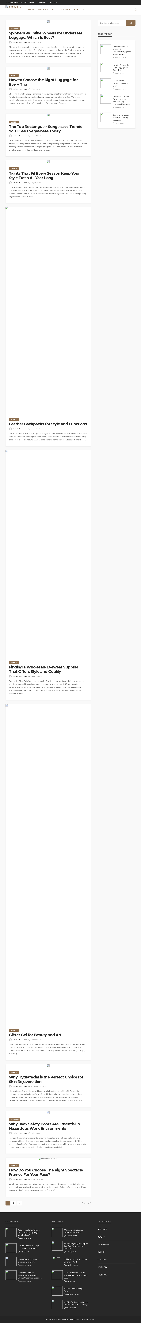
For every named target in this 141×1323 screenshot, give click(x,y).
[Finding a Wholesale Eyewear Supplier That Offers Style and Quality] (48, 553)
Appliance (43, 10)
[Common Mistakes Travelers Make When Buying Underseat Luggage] (105, 99)
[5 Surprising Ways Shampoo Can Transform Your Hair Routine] (57, 1246)
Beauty (55, 10)
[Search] (136, 10)
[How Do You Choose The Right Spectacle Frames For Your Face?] (48, 1159)
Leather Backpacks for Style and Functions (48, 424)
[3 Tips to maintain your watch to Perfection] (57, 1232)
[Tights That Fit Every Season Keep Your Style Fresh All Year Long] (48, 161)
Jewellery (79, 10)
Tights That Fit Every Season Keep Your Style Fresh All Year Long (44, 175)
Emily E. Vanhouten (20, 42)
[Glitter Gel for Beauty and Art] (48, 864)
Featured (102, 1260)
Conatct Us (41, 2)
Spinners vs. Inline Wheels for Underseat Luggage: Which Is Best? (45, 35)
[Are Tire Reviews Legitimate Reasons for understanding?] (57, 1304)
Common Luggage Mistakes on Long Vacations (121, 117)
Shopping (66, 10)
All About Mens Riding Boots (73, 1289)
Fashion (31, 10)
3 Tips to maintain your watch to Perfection (73, 1231)
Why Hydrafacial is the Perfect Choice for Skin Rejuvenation (46, 1079)
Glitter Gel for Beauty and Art (35, 1035)
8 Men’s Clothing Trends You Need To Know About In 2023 (76, 1275)
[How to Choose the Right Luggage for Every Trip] (48, 68)
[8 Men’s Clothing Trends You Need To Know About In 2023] (57, 1275)
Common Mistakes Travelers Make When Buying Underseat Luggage (121, 100)
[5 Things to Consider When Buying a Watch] (57, 1258)
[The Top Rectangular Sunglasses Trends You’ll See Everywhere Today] (48, 115)
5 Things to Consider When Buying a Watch (75, 1260)
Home (31, 2)
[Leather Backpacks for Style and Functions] (48, 310)
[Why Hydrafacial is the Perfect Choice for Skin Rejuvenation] (48, 1065)
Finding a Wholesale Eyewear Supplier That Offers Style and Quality (43, 669)
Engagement (104, 1244)
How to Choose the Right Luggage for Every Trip (43, 82)
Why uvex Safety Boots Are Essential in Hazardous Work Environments (44, 1126)
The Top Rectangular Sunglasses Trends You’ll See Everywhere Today (45, 129)
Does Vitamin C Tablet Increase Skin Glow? (121, 83)
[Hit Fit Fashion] (13, 9)
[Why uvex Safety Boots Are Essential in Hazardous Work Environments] (48, 1112)
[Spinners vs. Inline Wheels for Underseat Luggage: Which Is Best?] (48, 21)
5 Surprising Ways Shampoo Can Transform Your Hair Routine (76, 1246)
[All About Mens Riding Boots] (57, 1291)
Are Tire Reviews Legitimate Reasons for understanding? (76, 1303)
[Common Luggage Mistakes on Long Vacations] (105, 117)
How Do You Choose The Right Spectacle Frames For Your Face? (46, 1172)
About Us (53, 2)
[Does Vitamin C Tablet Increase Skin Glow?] (105, 83)
